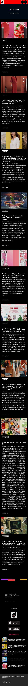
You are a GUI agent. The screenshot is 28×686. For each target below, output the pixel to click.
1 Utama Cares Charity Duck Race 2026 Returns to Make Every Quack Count (17, 640)
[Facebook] (9, 682)
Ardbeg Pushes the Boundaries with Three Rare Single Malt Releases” (12, 217)
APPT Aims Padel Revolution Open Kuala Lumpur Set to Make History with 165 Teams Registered (17, 653)
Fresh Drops (5, 268)
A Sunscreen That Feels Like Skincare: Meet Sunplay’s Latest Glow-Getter (16, 659)
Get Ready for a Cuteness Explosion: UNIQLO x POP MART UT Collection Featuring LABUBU (13, 330)
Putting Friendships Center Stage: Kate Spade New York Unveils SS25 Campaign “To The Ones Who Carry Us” (14, 387)
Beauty (4, 40)
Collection (5, 151)
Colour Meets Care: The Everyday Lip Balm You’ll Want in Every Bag (13, 46)
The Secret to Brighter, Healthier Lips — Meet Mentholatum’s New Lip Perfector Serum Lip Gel (13, 275)
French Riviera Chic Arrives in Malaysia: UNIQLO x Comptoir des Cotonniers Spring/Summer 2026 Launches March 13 (14, 159)
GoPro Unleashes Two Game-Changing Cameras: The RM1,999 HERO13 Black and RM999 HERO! (14, 543)
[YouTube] (3, 682)
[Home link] (2, 2)
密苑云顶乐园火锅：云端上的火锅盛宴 (14, 443)
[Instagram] (6, 682)
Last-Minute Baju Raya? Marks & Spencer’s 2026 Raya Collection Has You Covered (13, 102)
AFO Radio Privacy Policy (10, 601)
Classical (4, 95)
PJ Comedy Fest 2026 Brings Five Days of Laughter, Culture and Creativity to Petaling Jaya (17, 646)
